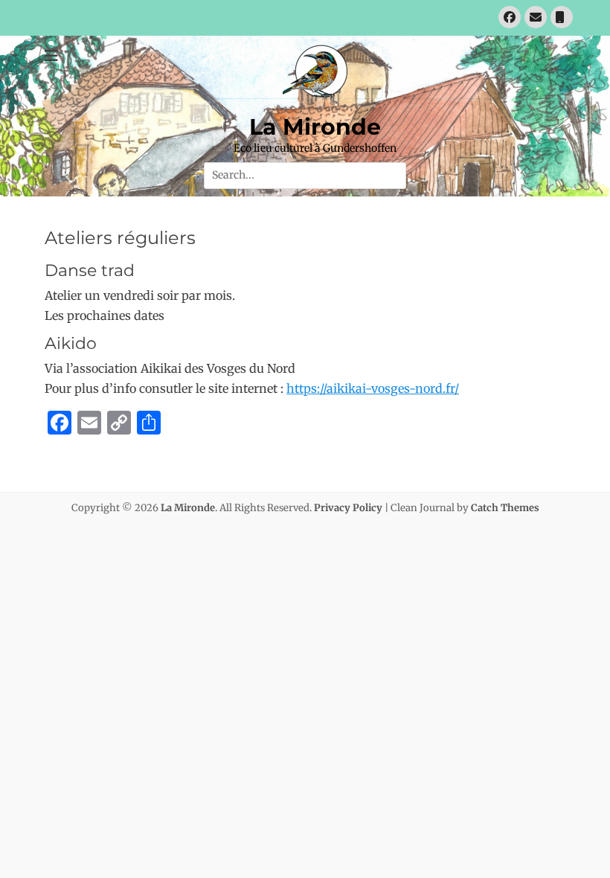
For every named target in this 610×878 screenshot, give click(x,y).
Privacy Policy (348, 508)
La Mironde (315, 127)
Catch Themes (505, 508)
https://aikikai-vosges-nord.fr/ (372, 388)
